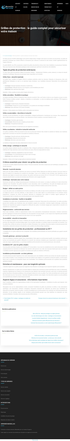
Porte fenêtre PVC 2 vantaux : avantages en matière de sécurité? (17, 299)
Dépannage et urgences (60, 7)
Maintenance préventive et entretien (48, 7)
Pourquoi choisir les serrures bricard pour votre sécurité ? (52, 298)
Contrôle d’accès (25, 5)
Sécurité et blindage (17, 7)
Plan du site (35, 440)
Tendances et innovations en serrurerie (35, 7)
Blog (67, 3)
